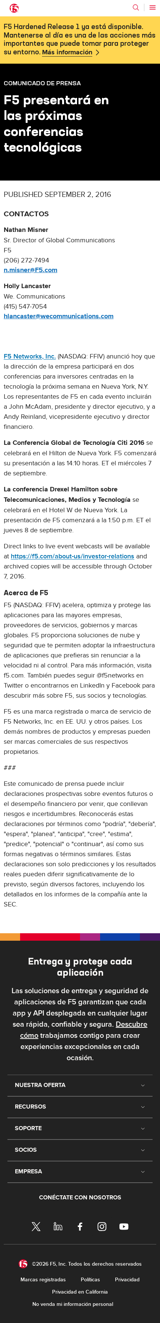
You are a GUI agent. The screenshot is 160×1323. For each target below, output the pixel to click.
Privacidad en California (80, 1292)
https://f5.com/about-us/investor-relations (72, 556)
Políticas (90, 1279)
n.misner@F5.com (30, 270)
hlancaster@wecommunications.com (58, 316)
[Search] (136, 7)
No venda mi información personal (72, 1304)
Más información (67, 52)
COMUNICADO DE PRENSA (42, 83)
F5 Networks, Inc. (30, 356)
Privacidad (127, 1279)
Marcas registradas (43, 1279)
